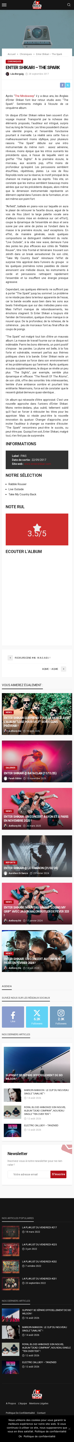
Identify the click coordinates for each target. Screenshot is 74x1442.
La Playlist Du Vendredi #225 (39, 1244)
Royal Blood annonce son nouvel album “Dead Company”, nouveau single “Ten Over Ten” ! (45, 1110)
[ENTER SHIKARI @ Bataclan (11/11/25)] (37, 761)
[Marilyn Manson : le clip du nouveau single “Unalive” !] (12, 1095)
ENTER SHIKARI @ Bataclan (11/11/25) (30, 773)
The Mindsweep (24, 95)
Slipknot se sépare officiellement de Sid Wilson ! (34, 1077)
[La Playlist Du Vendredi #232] (10, 1266)
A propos (11, 1403)
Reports (10, 862)
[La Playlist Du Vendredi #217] (10, 1232)
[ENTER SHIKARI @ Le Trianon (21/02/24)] (37, 856)
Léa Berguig (17, 74)
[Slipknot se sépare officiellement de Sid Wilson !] (37, 1065)
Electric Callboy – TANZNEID (41, 1125)
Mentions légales (38, 1403)
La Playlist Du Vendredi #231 (39, 1278)
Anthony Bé (15, 731)
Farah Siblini (15, 778)
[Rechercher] (69, 5)
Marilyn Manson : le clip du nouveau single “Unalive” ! (46, 1092)
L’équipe (22, 1403)
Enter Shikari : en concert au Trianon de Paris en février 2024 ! (34, 961)
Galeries (10, 768)
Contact (41, 1413)
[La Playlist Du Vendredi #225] (10, 1249)
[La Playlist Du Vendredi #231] (10, 1283)
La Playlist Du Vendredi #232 (39, 1261)
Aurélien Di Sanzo (18, 873)
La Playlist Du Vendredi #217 (39, 1227)
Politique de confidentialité (20, 1413)
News (9, 712)
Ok (20, 1436)
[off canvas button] (4, 5)
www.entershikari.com (37, 463)
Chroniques (14, 61)
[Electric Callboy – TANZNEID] (12, 1130)
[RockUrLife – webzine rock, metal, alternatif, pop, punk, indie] (37, 1394)
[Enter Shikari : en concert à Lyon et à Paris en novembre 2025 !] (37, 809)
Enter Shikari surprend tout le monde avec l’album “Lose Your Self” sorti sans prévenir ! (37, 722)
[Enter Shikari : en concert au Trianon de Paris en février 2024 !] (37, 951)
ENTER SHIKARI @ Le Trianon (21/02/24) (31, 868)
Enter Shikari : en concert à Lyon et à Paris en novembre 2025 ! (36, 818)
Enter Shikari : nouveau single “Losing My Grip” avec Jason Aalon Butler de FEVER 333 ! (36, 911)
